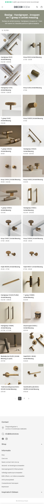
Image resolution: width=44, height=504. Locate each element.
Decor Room (24, 501)
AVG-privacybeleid (8, 480)
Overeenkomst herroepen (10, 483)
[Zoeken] (37, 7)
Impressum (5, 487)
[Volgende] (29, 398)
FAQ (3, 455)
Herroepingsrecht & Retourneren (12, 469)
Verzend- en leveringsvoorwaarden (13, 465)
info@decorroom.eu (12, 434)
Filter (6, 30)
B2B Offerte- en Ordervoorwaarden (13, 476)
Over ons (5, 458)
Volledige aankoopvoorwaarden (12, 472)
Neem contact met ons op (10, 462)
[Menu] (2, 7)
